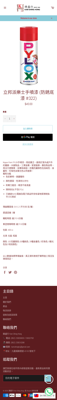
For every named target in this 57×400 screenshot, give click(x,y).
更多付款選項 (28, 144)
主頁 (5, 297)
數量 (4, 112)
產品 (5, 306)
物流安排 (7, 310)
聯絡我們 (7, 319)
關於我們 (7, 302)
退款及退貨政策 (10, 314)
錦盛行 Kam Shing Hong (16, 391)
